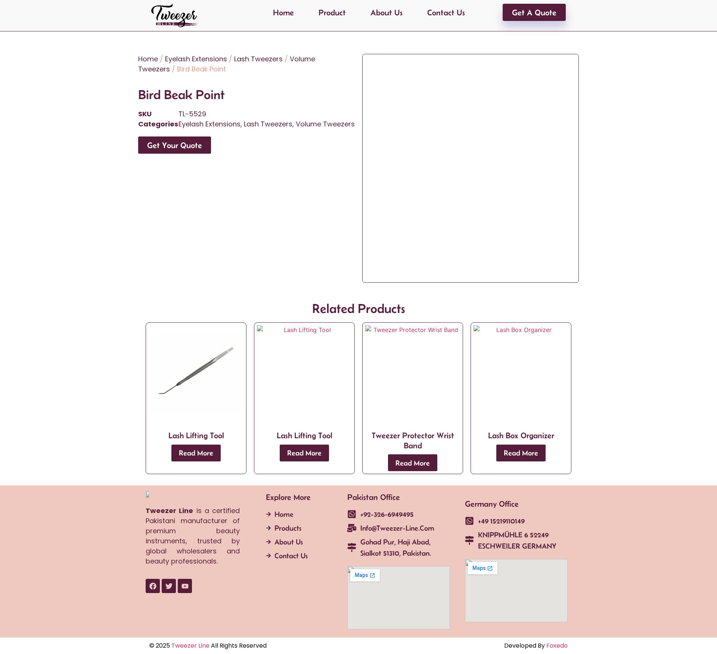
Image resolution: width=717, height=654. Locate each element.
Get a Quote (534, 12)
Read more (196, 453)
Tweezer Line (190, 645)
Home (283, 12)
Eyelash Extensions (196, 59)
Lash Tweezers (258, 59)
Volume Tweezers (325, 124)
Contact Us (446, 12)
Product (332, 12)
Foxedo (556, 645)
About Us (386, 12)
